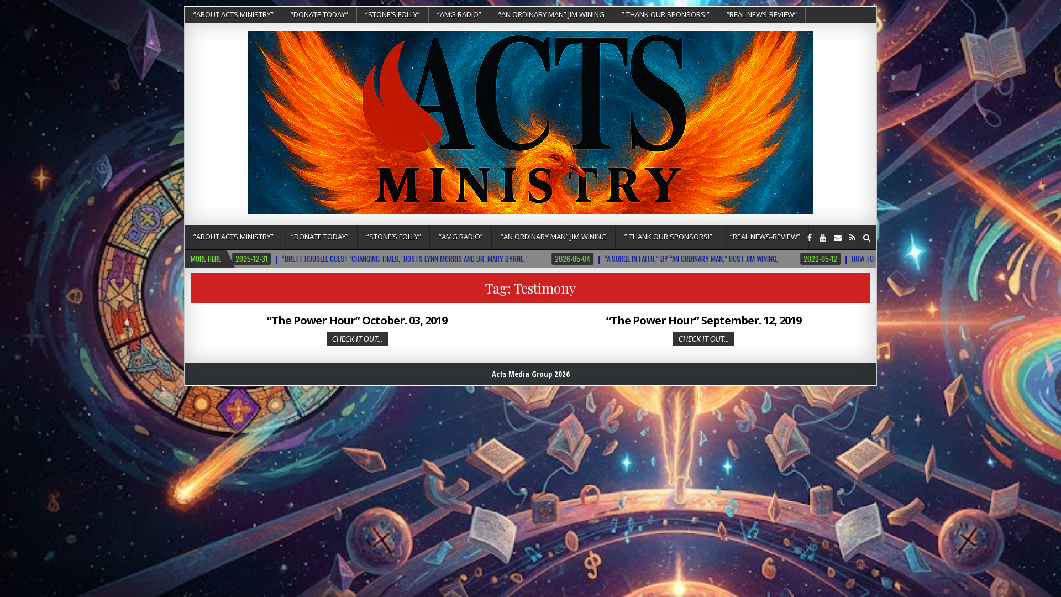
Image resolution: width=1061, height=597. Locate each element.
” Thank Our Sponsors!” (666, 14)
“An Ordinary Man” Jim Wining (551, 14)
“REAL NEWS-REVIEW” (762, 14)
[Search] (866, 237)
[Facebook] (809, 237)
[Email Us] (838, 237)
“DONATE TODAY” (319, 14)
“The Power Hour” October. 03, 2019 (357, 320)
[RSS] (852, 237)
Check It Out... (357, 338)
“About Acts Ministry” (233, 14)
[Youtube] (823, 237)
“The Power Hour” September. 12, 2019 (703, 320)
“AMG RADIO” (459, 14)
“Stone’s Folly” (392, 14)
